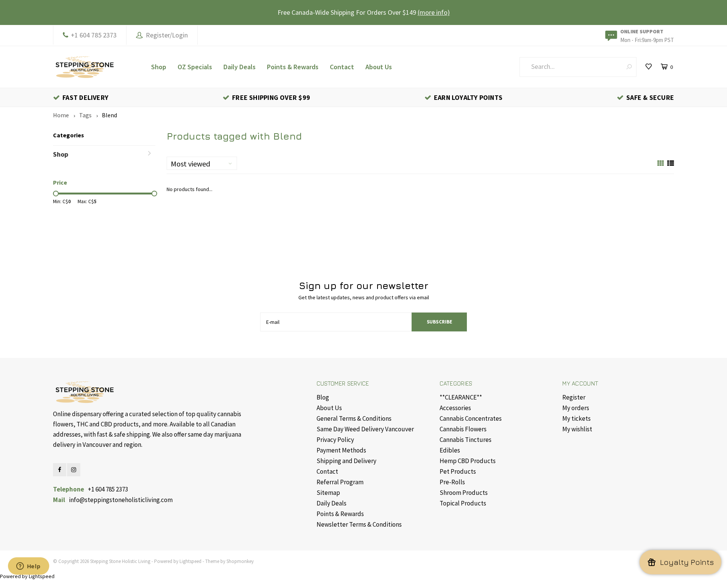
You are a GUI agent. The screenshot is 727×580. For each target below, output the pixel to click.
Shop (158, 66)
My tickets (576, 418)
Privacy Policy (335, 439)
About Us (378, 66)
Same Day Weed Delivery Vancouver (365, 429)
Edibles (450, 450)
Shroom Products (464, 492)
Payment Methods (341, 450)
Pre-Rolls (452, 482)
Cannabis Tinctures (465, 439)
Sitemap (328, 492)
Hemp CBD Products (468, 461)
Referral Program (340, 482)
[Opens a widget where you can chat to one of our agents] (28, 566)
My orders (575, 408)
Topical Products (463, 503)
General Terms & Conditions (354, 418)
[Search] (629, 66)
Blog (323, 397)
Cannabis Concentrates (471, 418)
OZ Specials (195, 66)
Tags (85, 115)
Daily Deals (239, 66)
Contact (342, 66)
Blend (109, 115)
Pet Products (458, 471)
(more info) (434, 12)
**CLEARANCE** (461, 397)
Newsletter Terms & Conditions (359, 524)
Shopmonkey (240, 561)
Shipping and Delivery (346, 461)
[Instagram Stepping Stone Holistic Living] (73, 469)
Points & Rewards (292, 66)
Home (61, 115)
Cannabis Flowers (463, 429)
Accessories (455, 408)
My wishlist (577, 429)
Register (573, 397)
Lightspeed (190, 561)
